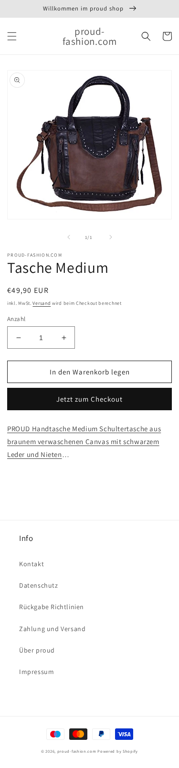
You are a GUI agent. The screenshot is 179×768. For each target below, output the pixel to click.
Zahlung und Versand (52, 628)
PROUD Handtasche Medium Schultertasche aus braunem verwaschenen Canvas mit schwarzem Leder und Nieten (84, 441)
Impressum (36, 671)
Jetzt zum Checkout (89, 399)
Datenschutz (38, 585)
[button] (11, 36)
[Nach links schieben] (68, 237)
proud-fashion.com (76, 751)
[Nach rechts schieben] (110, 237)
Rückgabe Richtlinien (51, 606)
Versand (41, 303)
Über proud (37, 650)
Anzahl (16, 319)
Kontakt (31, 564)
